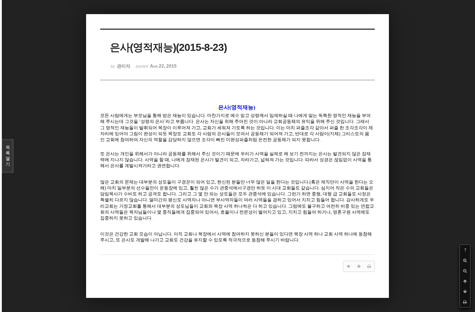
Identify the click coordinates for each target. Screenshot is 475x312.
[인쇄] (465, 302)
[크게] (465, 260)
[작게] (465, 271)
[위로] (465, 281)
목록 (8, 156)
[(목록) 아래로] (465, 291)
